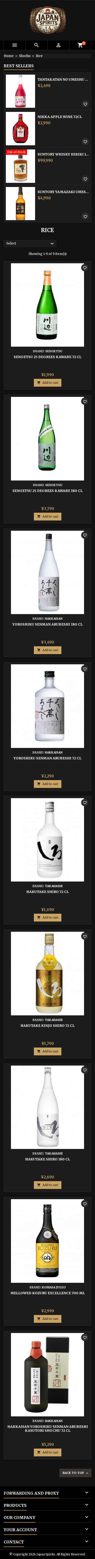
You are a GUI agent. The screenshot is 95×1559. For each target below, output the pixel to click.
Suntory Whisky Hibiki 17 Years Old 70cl (63, 154)
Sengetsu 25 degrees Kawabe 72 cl (47, 357)
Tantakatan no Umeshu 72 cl (63, 79)
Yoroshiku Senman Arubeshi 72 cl (47, 758)
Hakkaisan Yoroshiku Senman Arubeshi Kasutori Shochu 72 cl (47, 1428)
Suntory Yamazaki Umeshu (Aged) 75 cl (63, 192)
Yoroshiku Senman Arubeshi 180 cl (47, 624)
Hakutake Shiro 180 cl (47, 1159)
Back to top (76, 1473)
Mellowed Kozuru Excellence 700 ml (47, 1293)
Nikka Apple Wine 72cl (60, 117)
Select (30, 244)
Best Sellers (19, 65)
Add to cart (47, 382)
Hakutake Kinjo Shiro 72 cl (47, 1025)
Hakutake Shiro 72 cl (47, 892)
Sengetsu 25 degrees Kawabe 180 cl (47, 491)
